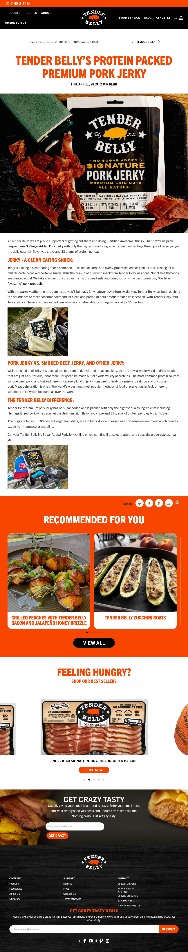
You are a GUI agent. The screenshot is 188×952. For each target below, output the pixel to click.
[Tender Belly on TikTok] (20, 3)
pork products (33, 283)
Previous (140, 41)
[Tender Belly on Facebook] (12, 3)
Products (13, 12)
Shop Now (93, 770)
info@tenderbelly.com (129, 905)
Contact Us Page (127, 883)
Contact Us (69, 893)
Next (153, 41)
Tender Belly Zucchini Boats (135, 617)
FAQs (66, 888)
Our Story (14, 898)
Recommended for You (94, 519)
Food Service (129, 17)
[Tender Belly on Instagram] (28, 3)
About (46, 12)
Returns (67, 883)
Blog (148, 17)
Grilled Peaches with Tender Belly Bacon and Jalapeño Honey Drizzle (49, 620)
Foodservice (15, 888)
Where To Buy (15, 22)
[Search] (175, 17)
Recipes (31, 12)
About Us (14, 893)
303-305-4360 (126, 900)
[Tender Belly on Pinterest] (24, 3)
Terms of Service (72, 898)
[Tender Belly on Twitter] (8, 3)
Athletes (163, 17)
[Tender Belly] (94, 18)
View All (94, 642)
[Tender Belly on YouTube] (16, 3)
